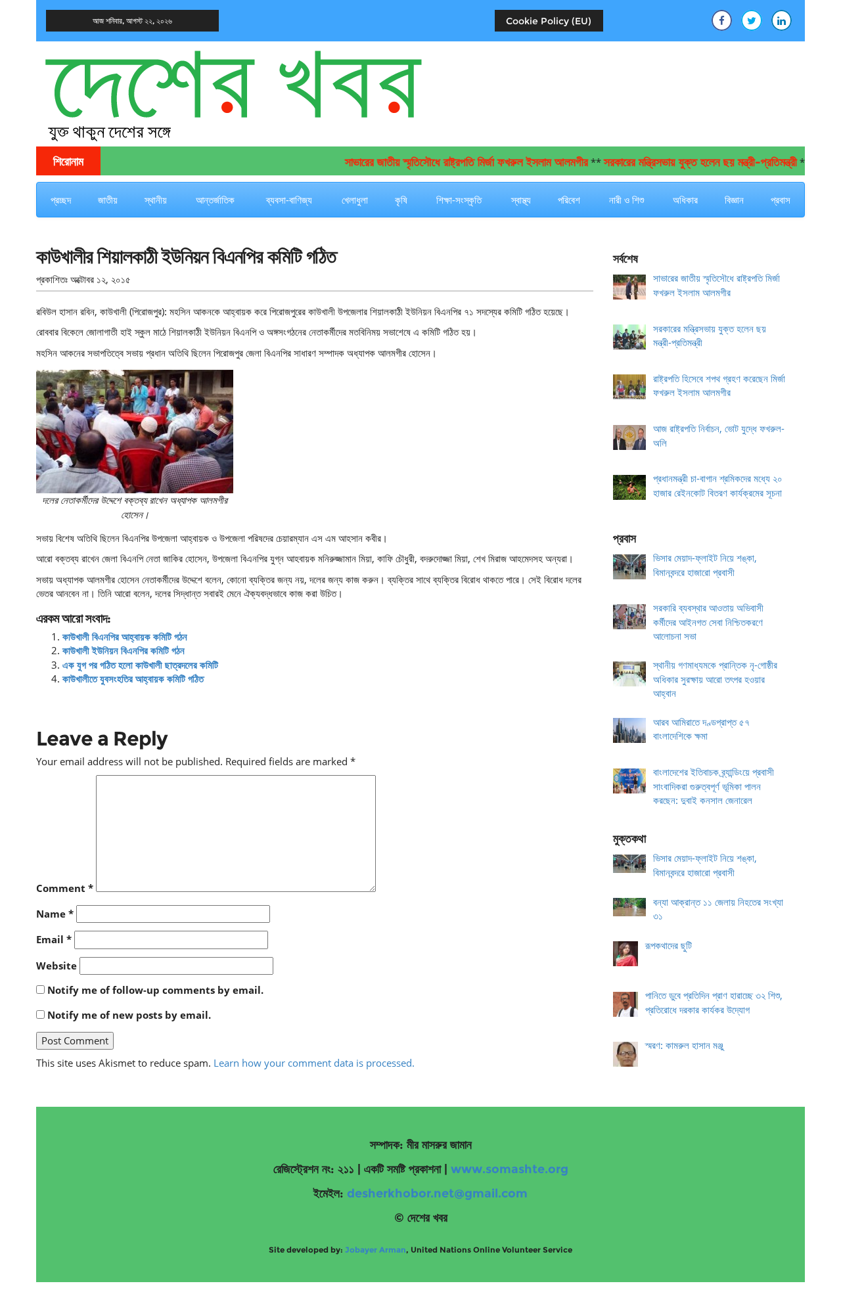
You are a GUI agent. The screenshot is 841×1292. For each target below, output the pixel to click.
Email (54, 939)
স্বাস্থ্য (521, 199)
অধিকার (685, 199)
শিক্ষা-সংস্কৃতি (459, 199)
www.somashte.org (509, 1169)
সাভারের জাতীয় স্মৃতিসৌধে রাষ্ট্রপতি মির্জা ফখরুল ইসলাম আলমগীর (446, 162)
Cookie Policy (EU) (548, 21)
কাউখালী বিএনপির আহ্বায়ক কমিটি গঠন (124, 636)
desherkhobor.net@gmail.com (437, 1193)
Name (55, 913)
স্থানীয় (156, 199)
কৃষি (401, 199)
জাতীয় (108, 199)
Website (56, 965)
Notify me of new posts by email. (129, 1014)
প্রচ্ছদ (61, 199)
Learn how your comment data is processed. (314, 1062)
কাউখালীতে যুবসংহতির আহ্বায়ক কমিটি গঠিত (133, 678)
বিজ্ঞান (734, 199)
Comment (64, 888)
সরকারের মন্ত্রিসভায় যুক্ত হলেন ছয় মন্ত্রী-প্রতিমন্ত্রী (680, 162)
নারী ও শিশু (626, 199)
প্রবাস (780, 199)
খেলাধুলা (355, 199)
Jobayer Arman (375, 1250)
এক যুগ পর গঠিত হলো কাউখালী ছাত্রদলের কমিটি (140, 664)
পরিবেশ (569, 199)
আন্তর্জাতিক (215, 199)
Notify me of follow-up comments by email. (155, 989)
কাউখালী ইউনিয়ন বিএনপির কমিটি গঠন (123, 650)
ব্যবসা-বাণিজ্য (289, 199)
